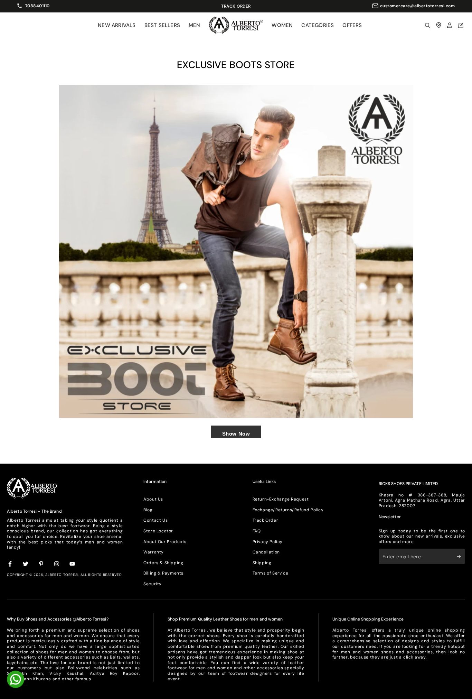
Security (152, 584)
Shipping (262, 563)
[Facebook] (10, 564)
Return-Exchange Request (281, 499)
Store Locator (158, 531)
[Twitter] (26, 564)
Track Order (266, 520)
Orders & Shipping (163, 563)
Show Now (236, 434)
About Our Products (165, 541)
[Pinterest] (41, 564)
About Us (153, 499)
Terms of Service (271, 573)
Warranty (153, 552)
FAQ (257, 531)
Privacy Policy (268, 541)
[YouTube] (72, 564)
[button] (427, 25)
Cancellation (266, 552)
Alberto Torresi (61, 574)
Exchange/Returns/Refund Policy (288, 510)
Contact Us (155, 520)
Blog (147, 510)
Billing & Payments (163, 573)
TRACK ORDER (262, 6)
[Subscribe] (461, 556)
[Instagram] (57, 564)
